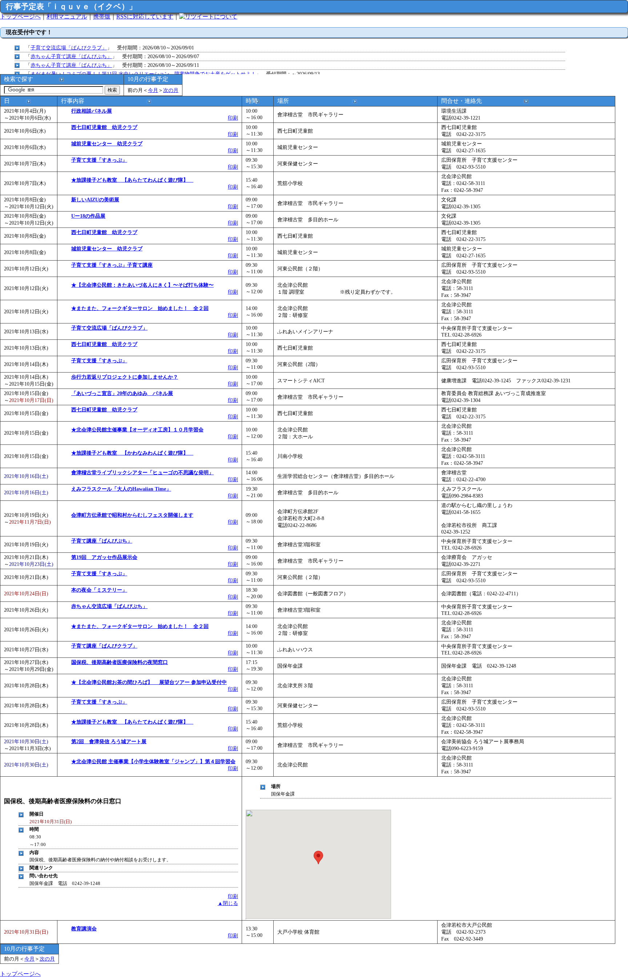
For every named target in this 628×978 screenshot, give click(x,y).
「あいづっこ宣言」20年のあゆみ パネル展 (122, 393)
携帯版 (101, 16)
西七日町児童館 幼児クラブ (104, 127)
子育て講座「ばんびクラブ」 (104, 646)
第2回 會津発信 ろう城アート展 (108, 741)
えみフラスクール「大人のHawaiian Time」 (121, 489)
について (225, 16)
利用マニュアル (67, 16)
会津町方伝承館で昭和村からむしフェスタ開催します (132, 515)
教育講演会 (84, 928)
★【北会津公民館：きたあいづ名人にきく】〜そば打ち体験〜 (142, 285)
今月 (153, 90)
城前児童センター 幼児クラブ (106, 143)
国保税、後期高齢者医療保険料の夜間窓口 (119, 662)
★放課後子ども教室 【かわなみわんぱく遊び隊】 (132, 453)
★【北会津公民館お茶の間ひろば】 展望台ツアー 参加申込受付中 (149, 682)
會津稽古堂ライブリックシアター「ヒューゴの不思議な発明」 (142, 472)
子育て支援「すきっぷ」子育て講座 (112, 265)
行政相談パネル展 (91, 111)
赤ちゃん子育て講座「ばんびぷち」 (71, 56)
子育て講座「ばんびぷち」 (101, 541)
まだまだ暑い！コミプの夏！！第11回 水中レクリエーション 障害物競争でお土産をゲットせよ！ (143, 74)
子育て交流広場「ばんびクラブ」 (69, 48)
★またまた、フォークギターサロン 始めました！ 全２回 (140, 308)
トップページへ (20, 16)
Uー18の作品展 (88, 216)
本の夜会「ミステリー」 (99, 590)
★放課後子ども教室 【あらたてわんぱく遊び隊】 (132, 180)
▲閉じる (228, 903)
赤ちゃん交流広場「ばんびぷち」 (109, 606)
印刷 (233, 118)
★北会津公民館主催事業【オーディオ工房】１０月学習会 (137, 429)
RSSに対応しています (144, 16)
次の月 (170, 90)
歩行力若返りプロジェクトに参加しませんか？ (124, 377)
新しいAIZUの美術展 (95, 199)
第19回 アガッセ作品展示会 (104, 557)
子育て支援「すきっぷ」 (99, 160)
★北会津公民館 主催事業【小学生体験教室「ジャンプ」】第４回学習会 (153, 761)
